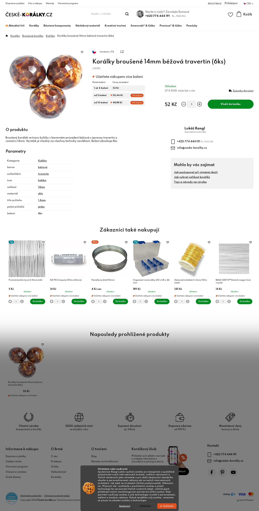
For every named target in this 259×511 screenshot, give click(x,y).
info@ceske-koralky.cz (192, 148)
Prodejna (56, 461)
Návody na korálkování (104, 461)
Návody (50, 3)
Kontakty (56, 477)
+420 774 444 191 (157, 16)
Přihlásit (181, 471)
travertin (43, 174)
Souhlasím (168, 506)
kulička (42, 180)
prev (8, 282)
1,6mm (42, 200)
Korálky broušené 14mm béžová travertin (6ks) (25, 383)
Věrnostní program (68, 3)
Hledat (127, 13)
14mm (41, 187)
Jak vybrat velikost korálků (192, 177)
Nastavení (124, 506)
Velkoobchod (58, 472)
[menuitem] (15, 26)
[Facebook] (211, 472)
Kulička (42, 161)
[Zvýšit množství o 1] (199, 104)
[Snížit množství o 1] (183, 104)
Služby (55, 467)
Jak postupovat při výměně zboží (196, 172)
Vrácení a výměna (16, 472)
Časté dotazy (13, 477)
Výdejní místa (14, 461)
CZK (248, 4)
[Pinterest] (222, 472)
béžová (42, 167)
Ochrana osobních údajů (57, 496)
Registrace (215, 4)
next (251, 282)
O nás (54, 456)
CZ (122, 51)
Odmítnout (145, 506)
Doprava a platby (16, 456)
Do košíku (235, 104)
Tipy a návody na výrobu (190, 182)
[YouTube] (233, 472)
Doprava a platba (15, 3)
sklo (40, 193)
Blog (94, 456)
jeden (41, 207)
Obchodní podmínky (31, 496)
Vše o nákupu (35, 3)
